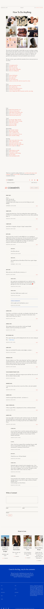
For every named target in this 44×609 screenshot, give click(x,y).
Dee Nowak (8, 335)
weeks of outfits (16, 174)
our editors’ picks (27, 173)
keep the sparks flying (13, 131)
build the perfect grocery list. (15, 115)
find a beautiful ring (13, 68)
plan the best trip (12, 125)
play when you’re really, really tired (16, 144)
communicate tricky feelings (15, 153)
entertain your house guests (14, 89)
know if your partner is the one (15, 134)
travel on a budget (13, 124)
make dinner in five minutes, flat (15, 112)
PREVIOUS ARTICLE (10, 182)
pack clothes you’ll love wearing (15, 121)
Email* (23, 508)
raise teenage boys (12, 145)
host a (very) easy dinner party (15, 113)
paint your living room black (15, 85)
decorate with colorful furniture (15, 88)
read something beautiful (14, 156)
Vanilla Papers (11, 340)
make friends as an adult (14, 150)
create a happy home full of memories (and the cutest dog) (21, 91)
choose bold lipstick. (13, 75)
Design (22, 7)
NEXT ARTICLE (34, 182)
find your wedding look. (14, 70)
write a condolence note (14, 132)
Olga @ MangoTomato (11, 372)
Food (15, 585)
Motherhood (16, 592)
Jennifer (8, 383)
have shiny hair (12, 78)
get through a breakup (13, 130)
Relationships (3, 592)
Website (7, 512)
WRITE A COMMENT (34, 187)
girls (19, 145)
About (2, 595)
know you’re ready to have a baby (15, 140)
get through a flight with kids (15, 119)
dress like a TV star (13, 66)
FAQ (15, 595)
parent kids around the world (15, 143)
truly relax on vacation (13, 122)
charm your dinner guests (14, 111)
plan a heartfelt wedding (14, 135)
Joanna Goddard (14, 300)
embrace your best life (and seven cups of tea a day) (19, 81)
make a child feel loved (14, 141)
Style (1, 585)
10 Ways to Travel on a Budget (5, 549)
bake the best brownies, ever (15, 109)
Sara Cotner (9, 405)
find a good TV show (13, 151)
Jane (12, 248)
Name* (7, 508)
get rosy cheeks (12, 154)
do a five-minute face (13, 79)
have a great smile (12, 76)
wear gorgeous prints (13, 65)
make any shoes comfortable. (15, 69)
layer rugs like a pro (13, 87)
